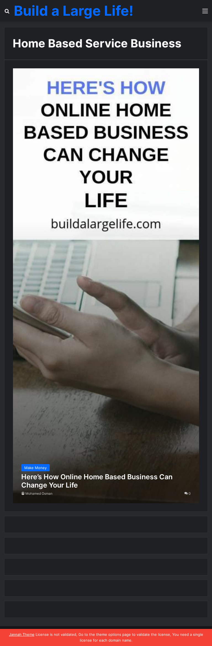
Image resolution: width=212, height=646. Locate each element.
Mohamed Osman (38, 493)
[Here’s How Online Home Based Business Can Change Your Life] (106, 285)
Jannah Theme (22, 634)
